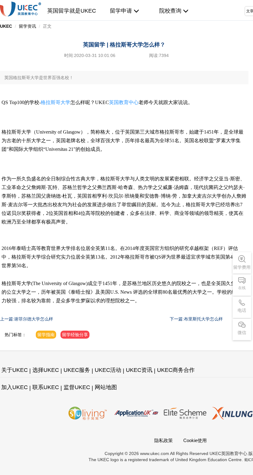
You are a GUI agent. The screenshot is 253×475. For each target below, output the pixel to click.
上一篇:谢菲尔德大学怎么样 (26, 318)
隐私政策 (163, 440)
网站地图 (106, 387)
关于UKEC (14, 370)
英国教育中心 (124, 102)
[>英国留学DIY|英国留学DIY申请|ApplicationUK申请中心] (136, 413)
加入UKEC (14, 387)
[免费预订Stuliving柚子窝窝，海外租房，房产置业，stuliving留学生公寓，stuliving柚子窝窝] (87, 413)
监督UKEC (77, 387)
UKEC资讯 (139, 370)
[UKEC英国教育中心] (20, 9)
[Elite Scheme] (185, 413)
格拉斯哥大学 (55, 102)
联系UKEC (45, 387)
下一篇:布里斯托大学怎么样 (196, 318)
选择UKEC (45, 370)
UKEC (6, 26)
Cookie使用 (195, 440)
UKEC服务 (77, 370)
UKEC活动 (108, 370)
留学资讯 (27, 26)
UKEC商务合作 (176, 370)
